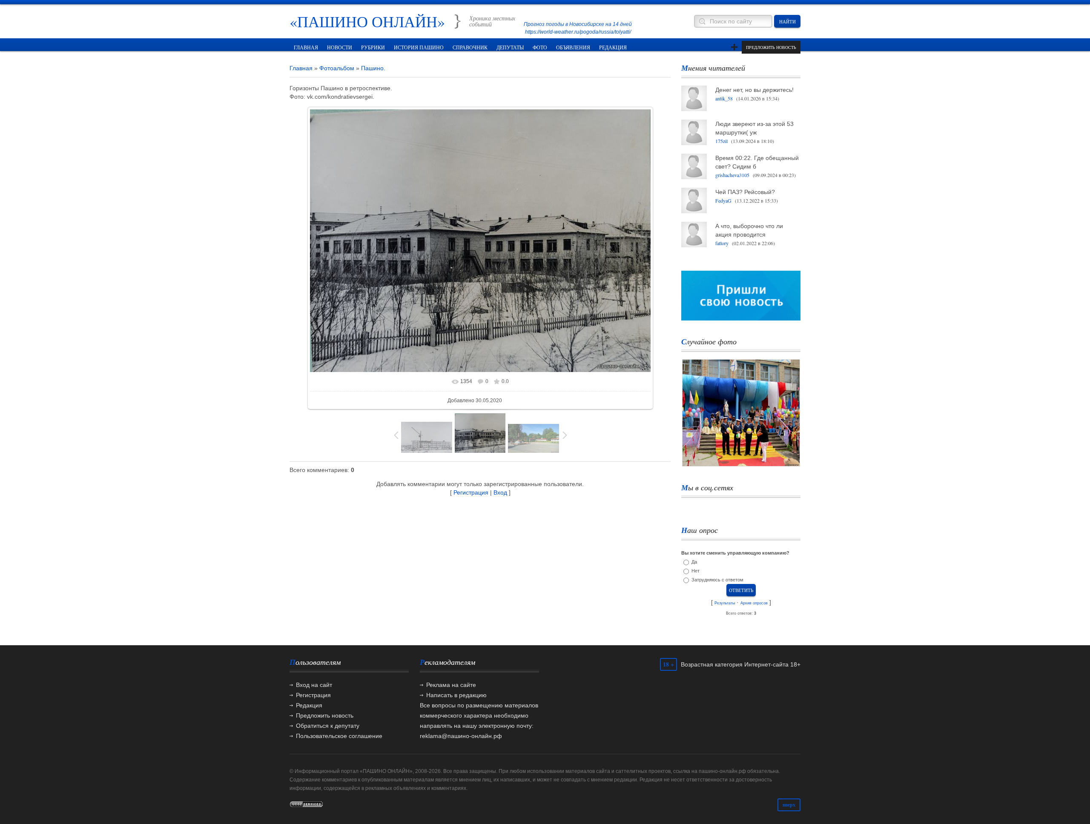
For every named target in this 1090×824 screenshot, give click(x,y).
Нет (695, 570)
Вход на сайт (314, 684)
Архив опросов (754, 603)
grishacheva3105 (732, 175)
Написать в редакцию (456, 695)
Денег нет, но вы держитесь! (754, 89)
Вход (500, 492)
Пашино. (373, 68)
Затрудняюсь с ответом (717, 579)
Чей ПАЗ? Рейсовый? (745, 192)
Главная (301, 68)
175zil (721, 140)
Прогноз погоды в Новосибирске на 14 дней (578, 24)
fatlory (722, 243)
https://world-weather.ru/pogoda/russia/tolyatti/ (578, 32)
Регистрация (470, 492)
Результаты (724, 603)
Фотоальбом (336, 68)
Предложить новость (771, 47)
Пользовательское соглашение (339, 735)
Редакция (309, 705)
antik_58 (724, 98)
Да (694, 561)
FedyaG (723, 200)
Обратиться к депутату (327, 725)
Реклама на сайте (451, 684)
